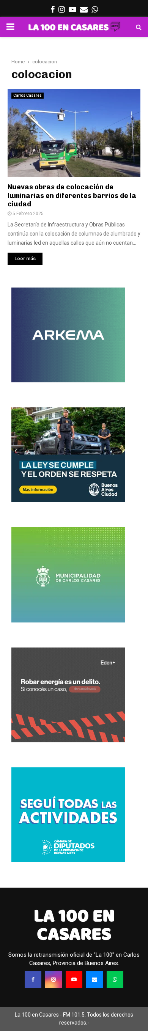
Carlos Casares (27, 95)
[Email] (94, 979)
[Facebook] (33, 979)
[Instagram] (53, 979)
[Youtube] (74, 979)
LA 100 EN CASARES (74, 925)
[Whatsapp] (115, 979)
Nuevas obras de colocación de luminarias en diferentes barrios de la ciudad (72, 195)
